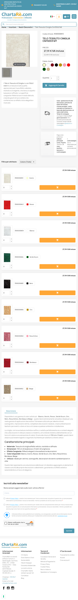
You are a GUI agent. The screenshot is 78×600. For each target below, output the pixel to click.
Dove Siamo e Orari (27, 558)
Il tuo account (65, 551)
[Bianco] (49, 67)
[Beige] (49, 71)
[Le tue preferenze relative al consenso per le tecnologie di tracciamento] (3, 596)
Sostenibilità (25, 560)
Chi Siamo (24, 555)
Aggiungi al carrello (54, 85)
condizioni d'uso (62, 516)
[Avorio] (45, 67)
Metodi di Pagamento (48, 561)
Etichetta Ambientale (28, 565)
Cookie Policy (45, 567)
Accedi (62, 558)
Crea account (65, 560)
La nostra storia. (26, 568)
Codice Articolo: (48, 34)
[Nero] (57, 67)
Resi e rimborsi (46, 569)
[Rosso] (69, 67)
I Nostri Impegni (26, 563)
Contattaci (24, 576)
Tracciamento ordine (67, 555)
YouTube (8, 588)
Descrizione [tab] (11, 411)
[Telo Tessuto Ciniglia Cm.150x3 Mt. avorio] (7, 73)
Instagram (13, 588)
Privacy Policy (14, 498)
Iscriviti (69, 531)
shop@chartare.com (9, 583)
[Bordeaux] (53, 67)
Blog (22, 578)
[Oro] (61, 67)
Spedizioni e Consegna (49, 572)
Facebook (4, 588)
